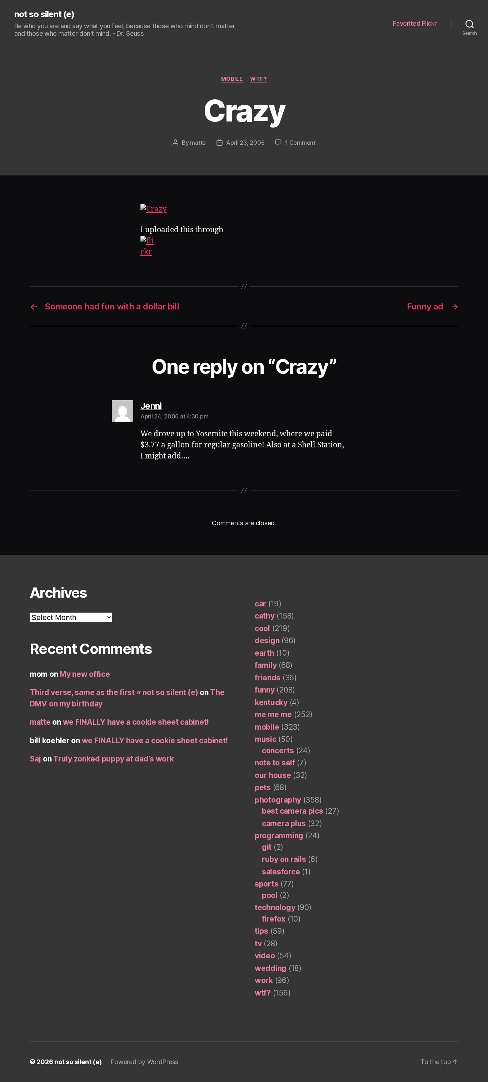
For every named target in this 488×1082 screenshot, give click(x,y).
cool (262, 628)
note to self (275, 762)
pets (263, 787)
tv (258, 943)
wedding (271, 968)
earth (264, 653)
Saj (35, 758)
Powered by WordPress (144, 1062)
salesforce (281, 871)
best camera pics (292, 810)
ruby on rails (284, 859)
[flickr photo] (244, 209)
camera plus (284, 823)
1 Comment (300, 142)
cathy (265, 615)
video (265, 955)
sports (266, 883)
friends (267, 677)
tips (261, 931)
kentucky (271, 702)
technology (275, 907)
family (266, 665)
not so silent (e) (44, 14)
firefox (273, 918)
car (260, 603)
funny (265, 689)
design (267, 640)
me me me (273, 714)
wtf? (258, 79)
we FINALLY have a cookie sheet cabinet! (136, 722)
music (266, 739)
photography (278, 799)
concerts (278, 750)
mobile (232, 79)
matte (198, 142)
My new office (85, 674)
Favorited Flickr (415, 23)
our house (273, 775)
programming (279, 835)
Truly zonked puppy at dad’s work (113, 758)
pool (270, 895)
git (267, 847)
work (264, 980)
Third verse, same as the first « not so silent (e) (114, 692)
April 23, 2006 (245, 142)
